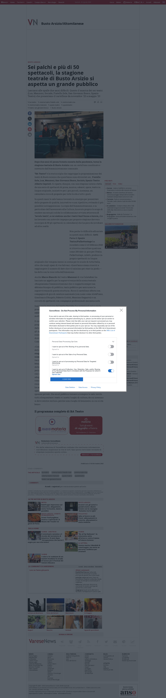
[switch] (111, 346)
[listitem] (83, 341)
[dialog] (83, 349)
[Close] (122, 311)
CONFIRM (67, 379)
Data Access (83, 387)
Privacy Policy (96, 387)
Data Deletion (70, 387)
